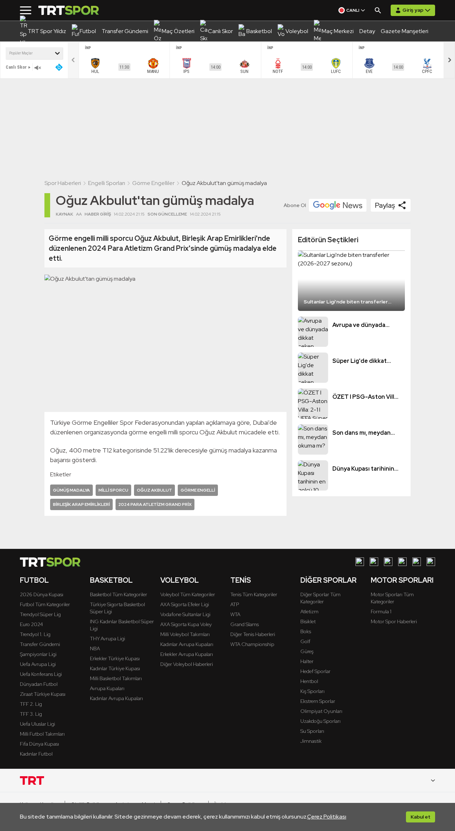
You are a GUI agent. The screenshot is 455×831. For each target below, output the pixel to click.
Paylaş (385, 205)
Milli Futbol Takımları (42, 734)
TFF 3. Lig (31, 714)
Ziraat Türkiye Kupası (42, 694)
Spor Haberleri (62, 183)
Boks (305, 631)
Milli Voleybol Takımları (185, 634)
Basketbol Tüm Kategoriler (118, 594)
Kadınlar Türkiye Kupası (115, 668)
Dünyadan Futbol (39, 684)
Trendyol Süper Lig (40, 614)
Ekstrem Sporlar (317, 701)
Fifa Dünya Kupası (39, 744)
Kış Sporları (312, 691)
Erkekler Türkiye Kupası (115, 658)
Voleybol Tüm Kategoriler (187, 594)
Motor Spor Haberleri (394, 621)
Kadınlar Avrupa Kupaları (116, 698)
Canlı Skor (16, 67)
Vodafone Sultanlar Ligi (185, 614)
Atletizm (309, 611)
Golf (305, 641)
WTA (235, 614)
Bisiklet (308, 621)
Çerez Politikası (326, 816)
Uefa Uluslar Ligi (37, 724)
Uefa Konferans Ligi (41, 674)
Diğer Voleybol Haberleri (186, 664)
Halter (307, 661)
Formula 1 (381, 611)
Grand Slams (244, 624)
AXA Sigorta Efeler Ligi (184, 604)
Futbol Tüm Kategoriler (45, 604)
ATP (234, 604)
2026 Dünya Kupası (41, 594)
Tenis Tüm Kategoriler (253, 594)
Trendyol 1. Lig (35, 634)
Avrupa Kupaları (107, 688)
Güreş (307, 651)
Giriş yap (412, 10)
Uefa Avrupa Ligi (38, 664)
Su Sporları (312, 731)
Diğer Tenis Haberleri (252, 634)
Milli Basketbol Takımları (116, 678)
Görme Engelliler (153, 183)
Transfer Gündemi (40, 644)
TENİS (240, 580)
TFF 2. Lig (31, 704)
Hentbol (309, 681)
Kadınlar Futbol (36, 754)
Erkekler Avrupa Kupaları (186, 654)
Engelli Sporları (106, 183)
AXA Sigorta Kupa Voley (186, 624)
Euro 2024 (31, 624)
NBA (95, 648)
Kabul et (420, 817)
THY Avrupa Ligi (107, 638)
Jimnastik (311, 741)
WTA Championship (252, 644)
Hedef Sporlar (315, 671)
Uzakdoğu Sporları (320, 721)
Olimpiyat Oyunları (321, 711)
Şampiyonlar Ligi (38, 654)
